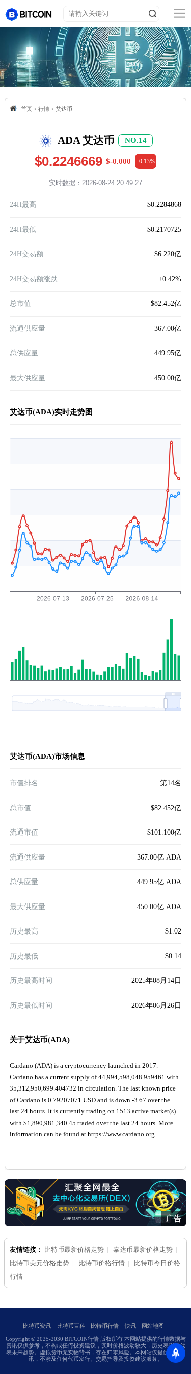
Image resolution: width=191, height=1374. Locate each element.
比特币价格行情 (101, 1263)
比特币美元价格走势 (39, 1263)
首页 (26, 109)
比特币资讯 (37, 1326)
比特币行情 (105, 1326)
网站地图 (153, 1326)
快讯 (130, 1326)
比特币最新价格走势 (74, 1249)
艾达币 (64, 109)
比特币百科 (71, 1326)
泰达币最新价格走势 (143, 1249)
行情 (43, 109)
